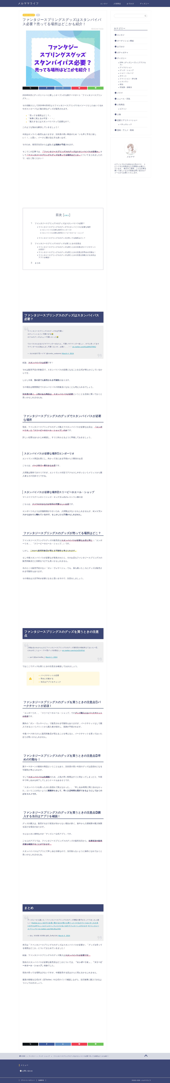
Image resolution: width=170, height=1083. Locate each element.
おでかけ (130, 4)
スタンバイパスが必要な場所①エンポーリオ (57, 230)
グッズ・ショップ (29, 15)
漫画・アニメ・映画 (125, 130)
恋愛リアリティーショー (127, 120)
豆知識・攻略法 (126, 87)
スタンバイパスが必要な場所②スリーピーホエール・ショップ (63, 233)
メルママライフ (28, 3)
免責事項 (41, 1080)
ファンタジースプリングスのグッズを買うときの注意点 (58, 243)
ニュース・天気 (123, 99)
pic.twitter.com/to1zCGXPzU (73, 650)
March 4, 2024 (68, 353)
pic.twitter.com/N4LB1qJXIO (49, 929)
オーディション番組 (125, 41)
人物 (119, 114)
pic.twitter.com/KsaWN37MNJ (84, 347)
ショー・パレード (127, 73)
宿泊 (121, 84)
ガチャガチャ (122, 52)
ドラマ (120, 93)
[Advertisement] (63, 187)
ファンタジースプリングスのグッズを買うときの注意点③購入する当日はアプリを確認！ (67, 256)
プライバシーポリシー (28, 1080)
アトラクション (126, 67)
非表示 (66, 215)
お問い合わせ (27, 1071)
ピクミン (123, 109)
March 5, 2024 (64, 936)
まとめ (37, 263)
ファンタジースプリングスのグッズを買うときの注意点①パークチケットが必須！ (67, 248)
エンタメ (104, 4)
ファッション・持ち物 (128, 79)
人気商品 (117, 4)
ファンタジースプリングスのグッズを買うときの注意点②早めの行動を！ (67, 252)
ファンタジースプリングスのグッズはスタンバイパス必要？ (60, 223)
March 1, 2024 (51, 657)
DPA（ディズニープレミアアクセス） (133, 63)
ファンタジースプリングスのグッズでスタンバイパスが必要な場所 (65, 227)
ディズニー (144, 4)
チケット (123, 76)
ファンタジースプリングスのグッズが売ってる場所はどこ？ (62, 238)
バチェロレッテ (126, 124)
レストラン (124, 81)
